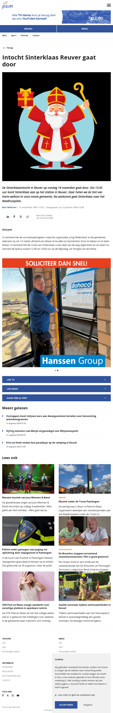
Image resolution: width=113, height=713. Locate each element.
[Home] (28, 5)
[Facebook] (3, 695)
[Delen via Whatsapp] (27, 216)
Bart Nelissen (9, 207)
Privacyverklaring (51, 710)
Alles (4, 35)
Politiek (24, 35)
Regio (85, 28)
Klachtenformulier (11, 676)
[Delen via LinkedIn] (8, 216)
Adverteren (7, 667)
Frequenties (7, 671)
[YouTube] (18, 695)
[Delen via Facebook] (14, 216)
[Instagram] (13, 695)
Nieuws (28, 28)
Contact (6, 680)
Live (3, 643)
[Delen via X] (20, 216)
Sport (13, 35)
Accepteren (66, 704)
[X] (7, 695)
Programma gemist (11, 651)
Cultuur (36, 35)
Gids (4, 647)
